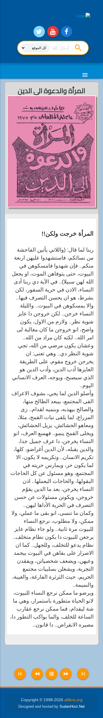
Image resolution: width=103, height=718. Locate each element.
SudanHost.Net (72, 707)
